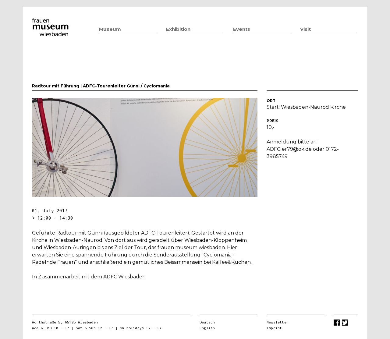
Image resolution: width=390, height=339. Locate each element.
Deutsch (207, 322)
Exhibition (178, 29)
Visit (305, 29)
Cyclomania (157, 85)
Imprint (274, 328)
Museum (110, 29)
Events (241, 29)
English (207, 328)
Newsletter (278, 322)
